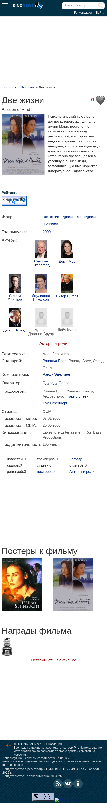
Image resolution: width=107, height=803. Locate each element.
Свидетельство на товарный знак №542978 (33, 776)
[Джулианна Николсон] (41, 284)
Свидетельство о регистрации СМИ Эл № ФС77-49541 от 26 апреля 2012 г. (51, 770)
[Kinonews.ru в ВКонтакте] (68, 783)
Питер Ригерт (67, 296)
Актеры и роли (53, 343)
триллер (51, 223)
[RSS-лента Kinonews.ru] (58, 783)
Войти (100, 12)
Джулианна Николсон (41, 297)
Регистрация (83, 12)
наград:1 (76, 459)
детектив (51, 217)
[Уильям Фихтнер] (15, 284)
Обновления (53, 744)
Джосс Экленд (14, 330)
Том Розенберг (55, 403)
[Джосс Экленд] (15, 318)
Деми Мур (67, 261)
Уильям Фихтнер (15, 297)
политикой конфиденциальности (25, 761)
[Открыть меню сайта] (5, 6)
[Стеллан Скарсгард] (41, 250)
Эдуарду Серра (56, 383)
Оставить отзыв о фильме (53, 660)
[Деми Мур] (67, 250)
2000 (47, 232)
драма (68, 217)
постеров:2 (46, 471)
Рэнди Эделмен (56, 374)
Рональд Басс (55, 361)
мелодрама (86, 217)
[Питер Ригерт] (67, 284)
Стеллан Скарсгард (41, 263)
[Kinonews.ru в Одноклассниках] (78, 783)
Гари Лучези (77, 396)
